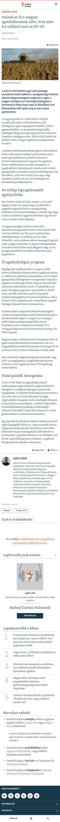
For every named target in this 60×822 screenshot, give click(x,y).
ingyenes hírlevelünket (19, 751)
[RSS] (23, 796)
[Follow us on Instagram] (17, 796)
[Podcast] (30, 796)
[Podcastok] (31, 818)
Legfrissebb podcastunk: (22, 555)
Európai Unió (9, 12)
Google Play (31, 723)
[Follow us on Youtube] (4, 796)
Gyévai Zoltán (8, 33)
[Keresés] (48, 818)
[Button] (52, 45)
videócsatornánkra (17, 764)
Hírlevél (13, 818)
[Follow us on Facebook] (10, 796)
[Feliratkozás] (36, 796)
